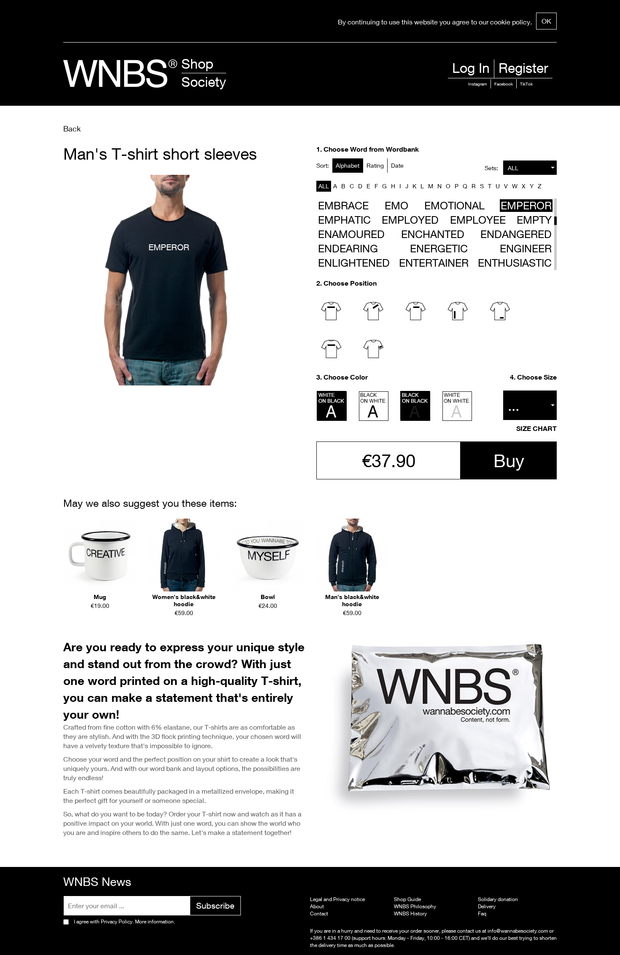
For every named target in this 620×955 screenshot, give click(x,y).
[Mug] (99, 555)
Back (72, 128)
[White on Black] (332, 406)
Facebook (503, 83)
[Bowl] (268, 555)
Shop (197, 64)
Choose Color (345, 377)
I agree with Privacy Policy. (124, 921)
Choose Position (350, 283)
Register (523, 68)
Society (203, 82)
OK (546, 21)
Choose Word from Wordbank (371, 149)
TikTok (526, 83)
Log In (471, 68)
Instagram (477, 83)
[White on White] (457, 406)
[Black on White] (374, 406)
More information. (154, 921)
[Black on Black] (415, 406)
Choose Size (537, 377)
